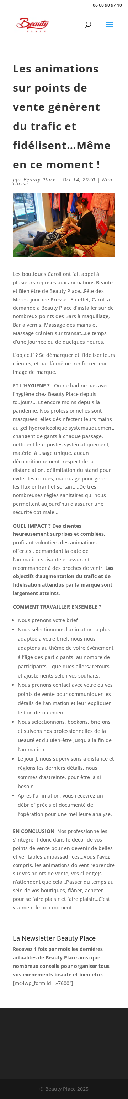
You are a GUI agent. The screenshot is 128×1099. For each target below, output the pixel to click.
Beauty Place (39, 179)
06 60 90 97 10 (107, 5)
